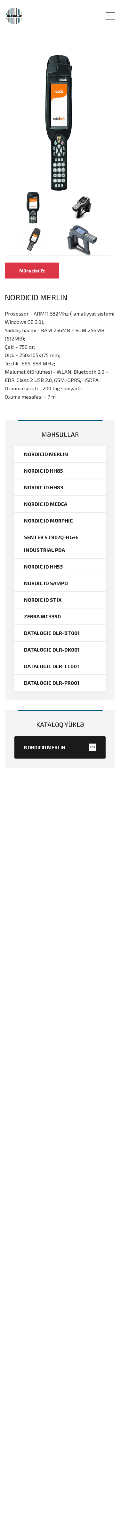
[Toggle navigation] (110, 16)
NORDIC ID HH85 (43, 471)
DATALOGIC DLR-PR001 (51, 683)
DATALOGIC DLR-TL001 (51, 666)
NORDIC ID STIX (42, 600)
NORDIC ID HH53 (43, 566)
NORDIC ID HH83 (43, 487)
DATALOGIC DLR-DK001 (52, 649)
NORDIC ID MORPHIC (48, 520)
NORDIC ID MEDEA (45, 504)
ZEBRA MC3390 (42, 616)
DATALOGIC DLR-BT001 (52, 633)
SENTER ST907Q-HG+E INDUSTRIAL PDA (51, 543)
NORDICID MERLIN (46, 454)
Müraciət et (32, 270)
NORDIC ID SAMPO (46, 583)
